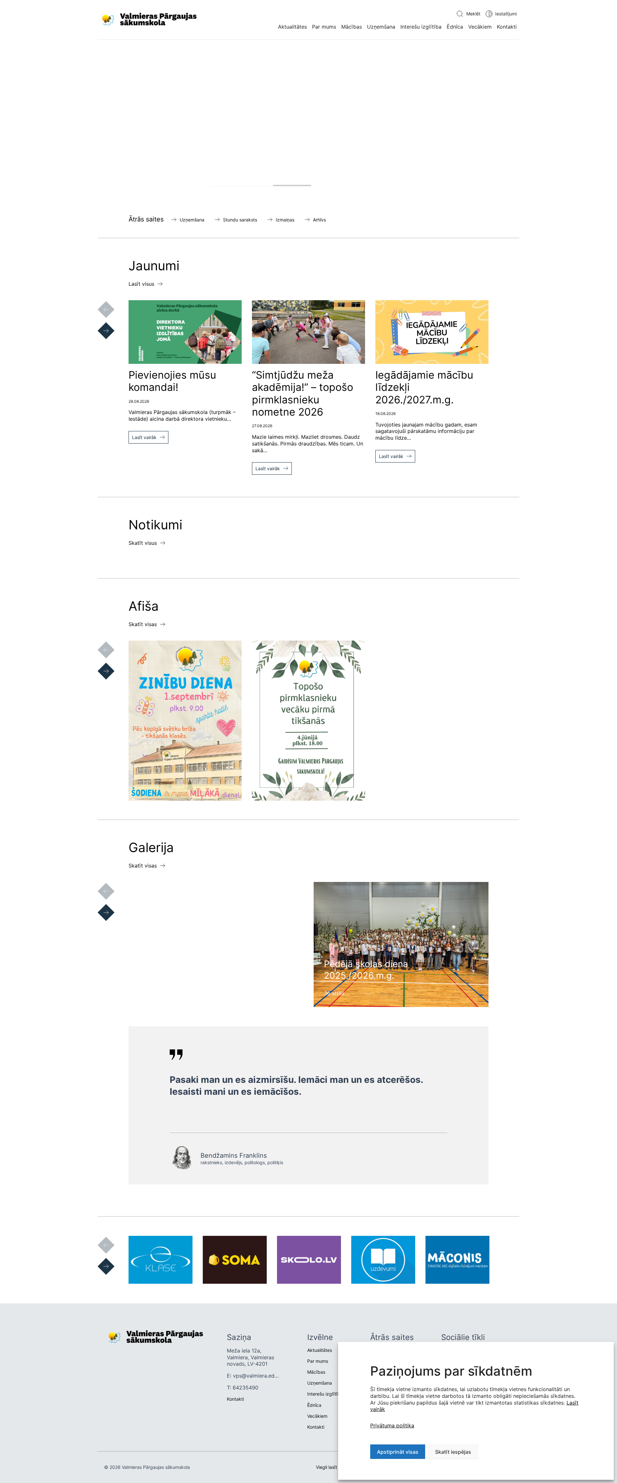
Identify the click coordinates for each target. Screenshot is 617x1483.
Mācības (351, 26)
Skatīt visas (143, 624)
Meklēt (473, 13)
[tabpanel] (308, 120)
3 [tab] (363, 185)
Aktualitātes (292, 26)
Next (99, 324)
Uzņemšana (381, 26)
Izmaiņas (285, 219)
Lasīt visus (141, 284)
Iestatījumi (506, 13)
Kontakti (507, 26)
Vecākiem (480, 26)
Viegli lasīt (326, 1467)
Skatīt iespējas (453, 1452)
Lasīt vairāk (144, 437)
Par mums (324, 26)
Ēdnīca (455, 26)
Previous (99, 303)
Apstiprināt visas (397, 1452)
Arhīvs (319, 219)
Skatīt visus (143, 543)
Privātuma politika (392, 1425)
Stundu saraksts (240, 219)
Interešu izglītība (421, 26)
